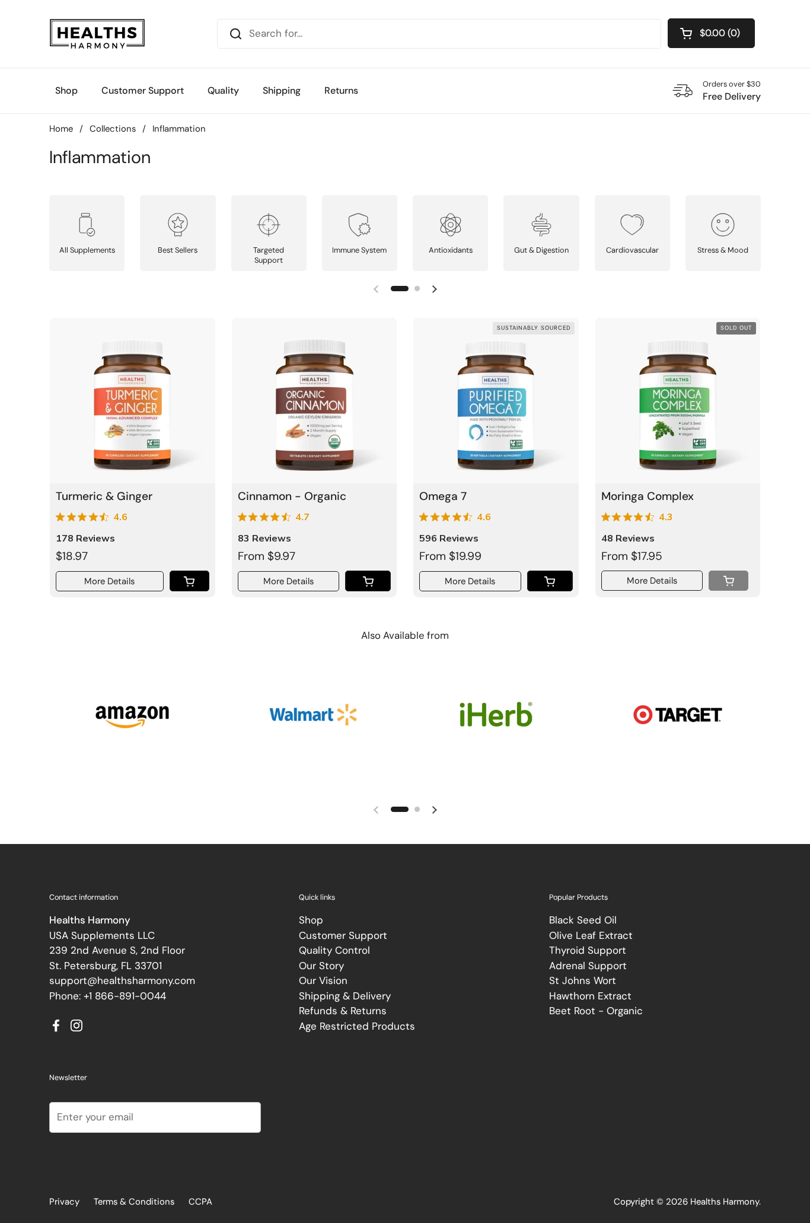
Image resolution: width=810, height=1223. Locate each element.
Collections (113, 129)
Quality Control (334, 950)
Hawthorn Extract (590, 995)
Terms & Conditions (134, 1202)
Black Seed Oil (583, 919)
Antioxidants (451, 250)
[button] (711, 33)
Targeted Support (268, 255)
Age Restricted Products (357, 1026)
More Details (109, 581)
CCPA (200, 1202)
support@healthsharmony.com (122, 980)
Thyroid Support (587, 950)
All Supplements (87, 250)
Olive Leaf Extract (591, 935)
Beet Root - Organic (596, 1010)
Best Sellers (177, 250)
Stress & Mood (722, 250)
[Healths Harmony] (97, 34)
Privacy (64, 1202)
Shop (311, 919)
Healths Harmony (724, 1202)
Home (61, 129)
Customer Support (343, 935)
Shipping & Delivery (345, 995)
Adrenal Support (588, 965)
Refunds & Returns (343, 1010)
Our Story (321, 965)
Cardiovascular (632, 250)
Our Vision (323, 980)
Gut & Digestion (541, 250)
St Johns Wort (582, 980)
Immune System (359, 250)
